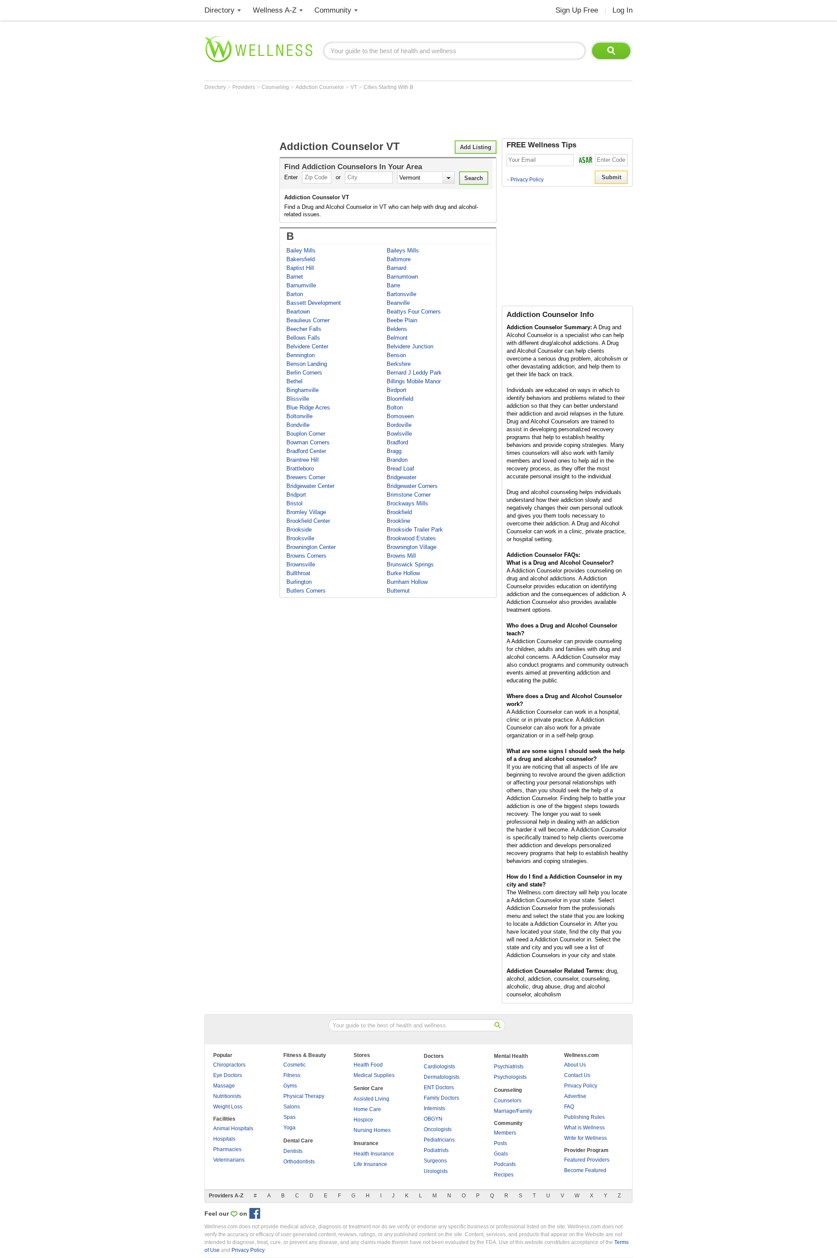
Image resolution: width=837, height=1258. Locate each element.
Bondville (298, 425)
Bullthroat (298, 573)
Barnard (396, 268)
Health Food (368, 1065)
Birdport (396, 390)
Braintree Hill (302, 460)
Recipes (504, 1175)
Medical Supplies (374, 1075)
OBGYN (433, 1119)
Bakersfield (300, 259)
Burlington (299, 582)
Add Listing (475, 147)
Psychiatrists (509, 1067)
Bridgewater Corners (412, 486)
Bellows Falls (303, 337)
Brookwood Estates (411, 538)
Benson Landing (306, 364)
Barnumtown (402, 276)
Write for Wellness (585, 1138)
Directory (219, 10)
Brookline (398, 521)
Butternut (398, 590)
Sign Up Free (576, 10)
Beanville (398, 303)
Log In (622, 10)
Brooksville (300, 538)
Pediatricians (439, 1140)
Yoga (289, 1128)
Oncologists (438, 1129)
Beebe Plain (402, 320)
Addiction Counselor (320, 87)
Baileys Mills (403, 250)
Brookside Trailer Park (415, 529)
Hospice (363, 1120)
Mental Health (511, 1056)
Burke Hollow (403, 573)
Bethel (294, 381)
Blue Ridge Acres (308, 407)
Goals (501, 1154)
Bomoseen (400, 416)
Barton (294, 294)
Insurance (366, 1143)
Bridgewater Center (310, 486)
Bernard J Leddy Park (414, 372)
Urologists (436, 1171)
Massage (224, 1086)
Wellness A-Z (274, 10)
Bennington (300, 355)
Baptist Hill (300, 268)
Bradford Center (306, 451)
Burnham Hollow (407, 582)
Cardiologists (439, 1067)
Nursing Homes (372, 1130)
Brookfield (399, 512)
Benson (396, 355)
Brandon (397, 460)
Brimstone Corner (409, 494)
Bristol (294, 503)
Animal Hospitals (233, 1128)
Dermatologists (441, 1077)
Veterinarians (229, 1160)
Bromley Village (306, 512)
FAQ (569, 1107)
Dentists (293, 1151)
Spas (289, 1117)
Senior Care (368, 1088)
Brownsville (300, 564)
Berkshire (399, 364)
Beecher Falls (303, 329)
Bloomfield (400, 398)
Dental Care (298, 1141)
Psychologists (510, 1077)
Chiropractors (229, 1065)
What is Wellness (584, 1128)
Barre (393, 285)
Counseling (276, 87)
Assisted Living (371, 1099)
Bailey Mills (301, 250)
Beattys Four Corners (414, 311)
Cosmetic (294, 1065)
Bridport (296, 494)
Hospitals (224, 1139)
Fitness (291, 1075)
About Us (575, 1065)
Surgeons (435, 1161)
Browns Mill (401, 555)
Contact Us (577, 1075)
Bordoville (399, 425)
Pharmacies (227, 1149)
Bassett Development (313, 303)
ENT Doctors (439, 1087)
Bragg (394, 451)
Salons (291, 1107)
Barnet (294, 276)
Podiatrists (436, 1150)
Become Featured (585, 1170)
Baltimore (399, 259)
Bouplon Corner (305, 433)
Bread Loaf (400, 468)
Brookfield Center (308, 521)
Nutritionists (227, 1096)
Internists (434, 1108)
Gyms (290, 1086)
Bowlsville (399, 433)
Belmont (397, 337)
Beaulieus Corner (308, 320)
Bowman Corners (308, 442)
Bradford (397, 442)
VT (354, 87)
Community (332, 10)
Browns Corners (306, 555)
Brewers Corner (305, 477)
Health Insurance (374, 1154)
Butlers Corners (306, 590)
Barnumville (301, 285)
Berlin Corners (304, 372)
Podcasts (505, 1164)
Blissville (297, 398)
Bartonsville (401, 294)
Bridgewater (401, 477)
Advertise (575, 1096)
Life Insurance (370, 1164)
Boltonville (299, 416)
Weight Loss (227, 1107)
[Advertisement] (363, 114)
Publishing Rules (584, 1117)
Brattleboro (300, 468)
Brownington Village (411, 547)
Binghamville (302, 390)
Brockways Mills (407, 503)
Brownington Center (311, 547)
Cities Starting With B (388, 87)
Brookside (299, 529)
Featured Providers (586, 1160)
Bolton (395, 407)
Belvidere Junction (410, 346)
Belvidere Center (307, 346)
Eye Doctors (227, 1075)
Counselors (507, 1101)
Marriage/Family (513, 1111)
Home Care (367, 1109)
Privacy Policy (525, 180)
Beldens (397, 329)
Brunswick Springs (410, 564)
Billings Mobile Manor (414, 381)
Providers (244, 87)
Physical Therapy (303, 1096)
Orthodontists (299, 1162)
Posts (500, 1143)
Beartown (298, 311)
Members (505, 1133)
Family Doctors (441, 1098)
